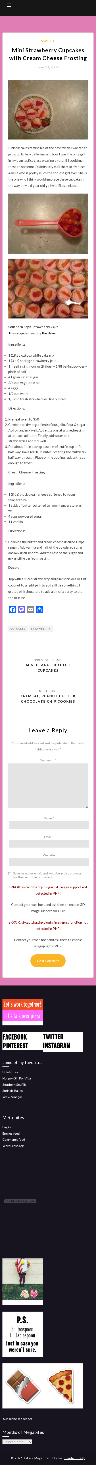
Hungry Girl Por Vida (16, 1078)
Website (49, 855)
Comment (48, 760)
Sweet (48, 41)
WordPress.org (13, 1146)
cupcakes (17, 628)
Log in (6, 1127)
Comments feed (13, 1139)
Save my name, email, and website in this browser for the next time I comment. (47, 875)
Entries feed (11, 1133)
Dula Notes (10, 1072)
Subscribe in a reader (17, 1419)
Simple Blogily (74, 1458)
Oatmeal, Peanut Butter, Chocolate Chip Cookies (48, 698)
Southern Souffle (14, 1084)
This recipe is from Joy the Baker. (32, 333)
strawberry (41, 628)
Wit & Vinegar (12, 1097)
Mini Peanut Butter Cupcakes (48, 667)
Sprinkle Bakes (12, 1090)
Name (49, 818)
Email (49, 837)
